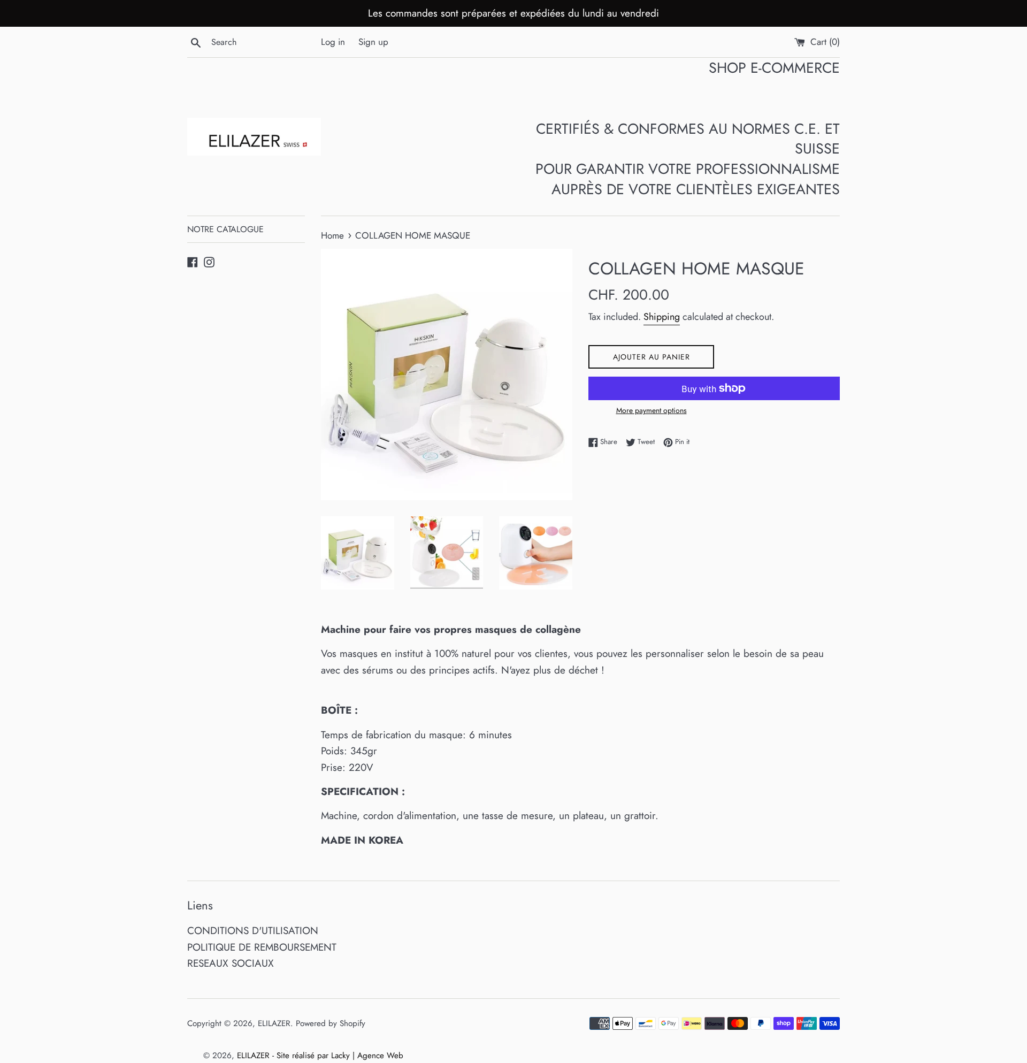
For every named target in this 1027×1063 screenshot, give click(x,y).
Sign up (373, 41)
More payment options (651, 410)
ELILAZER (274, 1023)
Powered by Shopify (330, 1023)
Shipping (661, 317)
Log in (333, 41)
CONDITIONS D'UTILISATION (252, 930)
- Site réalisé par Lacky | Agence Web (337, 1055)
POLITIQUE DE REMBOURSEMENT (261, 947)
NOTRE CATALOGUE (225, 229)
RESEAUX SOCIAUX (230, 963)
